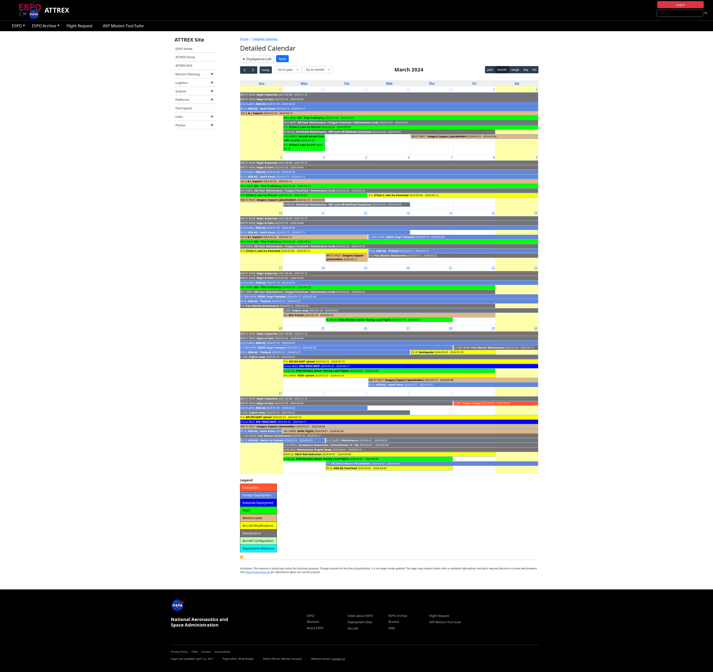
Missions (313, 622)
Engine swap (300, 310)
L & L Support (254, 113)
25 (280, 89)
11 (323, 213)
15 (493, 213)
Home (244, 39)
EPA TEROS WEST (309, 366)
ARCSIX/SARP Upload (302, 361)
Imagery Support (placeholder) (404, 380)
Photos (180, 126)
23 (535, 268)
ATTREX (57, 10)
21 (450, 268)
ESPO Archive (43, 26)
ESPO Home (183, 49)
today (266, 70)
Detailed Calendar (265, 39)
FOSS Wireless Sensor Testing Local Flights (364, 319)
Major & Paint (265, 99)
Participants (183, 108)
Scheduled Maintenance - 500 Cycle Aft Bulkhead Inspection (334, 131)
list (534, 70)
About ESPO (315, 628)
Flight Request (79, 25)
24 (280, 328)
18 (323, 268)
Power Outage (472, 403)
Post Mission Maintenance (390, 255)
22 (493, 268)
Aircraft (353, 628)
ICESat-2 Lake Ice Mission (305, 127)
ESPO (16, 26)
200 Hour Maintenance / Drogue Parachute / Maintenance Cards (338, 122)
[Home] (31, 10)
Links (179, 118)
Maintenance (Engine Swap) (314, 449)
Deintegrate (426, 352)
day (525, 70)
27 (365, 89)
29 (450, 89)
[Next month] (253, 70)
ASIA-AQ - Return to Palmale (265, 440)
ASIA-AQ (260, 104)
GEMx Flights (305, 431)
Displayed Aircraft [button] (258, 59)
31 (280, 393)
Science (180, 92)
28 (408, 89)
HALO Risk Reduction (308, 454)
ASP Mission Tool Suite (123, 25)
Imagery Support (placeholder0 (447, 136)
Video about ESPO (360, 616)
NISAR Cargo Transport (400, 237)
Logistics (181, 84)
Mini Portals (296, 315)
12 (365, 213)
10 (280, 213)
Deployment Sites (360, 622)
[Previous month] (244, 70)
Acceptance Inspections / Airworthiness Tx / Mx (329, 445)
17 (280, 268)
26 (323, 89)
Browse (393, 622)
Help (391, 628)
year (490, 70)
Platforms (182, 101)
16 (535, 213)
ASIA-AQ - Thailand (387, 251)
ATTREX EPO (183, 66)
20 (408, 268)
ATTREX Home (185, 57)
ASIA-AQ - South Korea (261, 108)
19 (365, 268)
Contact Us (338, 658)
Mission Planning (187, 75)
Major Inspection (267, 94)
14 (450, 213)
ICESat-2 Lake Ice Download (391, 195)
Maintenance (349, 440)
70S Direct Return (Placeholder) (351, 463)
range (515, 70)
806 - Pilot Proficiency (310, 118)
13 (408, 213)
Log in (680, 5)
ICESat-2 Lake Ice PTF (302, 145)
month (502, 70)
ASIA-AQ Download (345, 468)
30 (535, 328)
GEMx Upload (305, 375)
